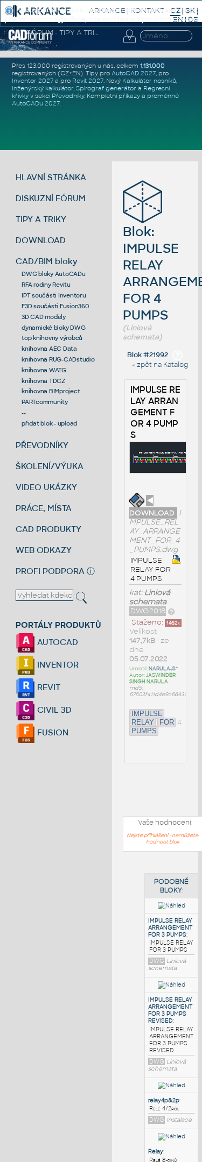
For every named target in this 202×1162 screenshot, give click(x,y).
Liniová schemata (149, 597)
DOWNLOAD (41, 240)
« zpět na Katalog (160, 364)
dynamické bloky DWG (53, 327)
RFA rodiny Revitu (46, 284)
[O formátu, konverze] (171, 610)
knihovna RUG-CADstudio (58, 359)
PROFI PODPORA (50, 571)
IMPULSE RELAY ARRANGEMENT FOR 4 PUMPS (155, 412)
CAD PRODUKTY (48, 529)
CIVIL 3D (53, 710)
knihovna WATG (44, 370)
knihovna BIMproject (51, 391)
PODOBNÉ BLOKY (171, 886)
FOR (166, 722)
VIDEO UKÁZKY (46, 487)
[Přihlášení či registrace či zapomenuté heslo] (129, 42)
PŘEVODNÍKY (42, 445)
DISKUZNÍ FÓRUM (51, 198)
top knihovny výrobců (52, 338)
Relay (155, 1151)
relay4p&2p (163, 1100)
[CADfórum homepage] (30, 42)
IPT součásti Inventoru (54, 295)
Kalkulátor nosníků (149, 80)
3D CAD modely (44, 317)
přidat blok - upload (49, 423)
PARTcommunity (45, 402)
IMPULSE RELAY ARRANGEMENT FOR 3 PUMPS (170, 927)
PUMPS (144, 731)
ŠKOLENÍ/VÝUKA (49, 466)
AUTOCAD (56, 642)
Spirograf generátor (106, 88)
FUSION (51, 732)
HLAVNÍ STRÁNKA (51, 177)
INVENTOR (57, 665)
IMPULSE (147, 714)
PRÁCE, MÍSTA (44, 508)
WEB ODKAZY (44, 550)
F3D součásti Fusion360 (55, 306)
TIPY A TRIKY (41, 219)
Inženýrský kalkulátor (42, 88)
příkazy (129, 96)
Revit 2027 (87, 80)
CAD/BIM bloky (47, 261)
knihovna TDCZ (43, 381)
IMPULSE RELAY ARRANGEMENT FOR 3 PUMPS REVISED (170, 1010)
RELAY (142, 722)
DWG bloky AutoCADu (54, 274)
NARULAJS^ (163, 668)
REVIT (47, 687)
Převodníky (68, 96)
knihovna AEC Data (49, 348)
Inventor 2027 (32, 80)
